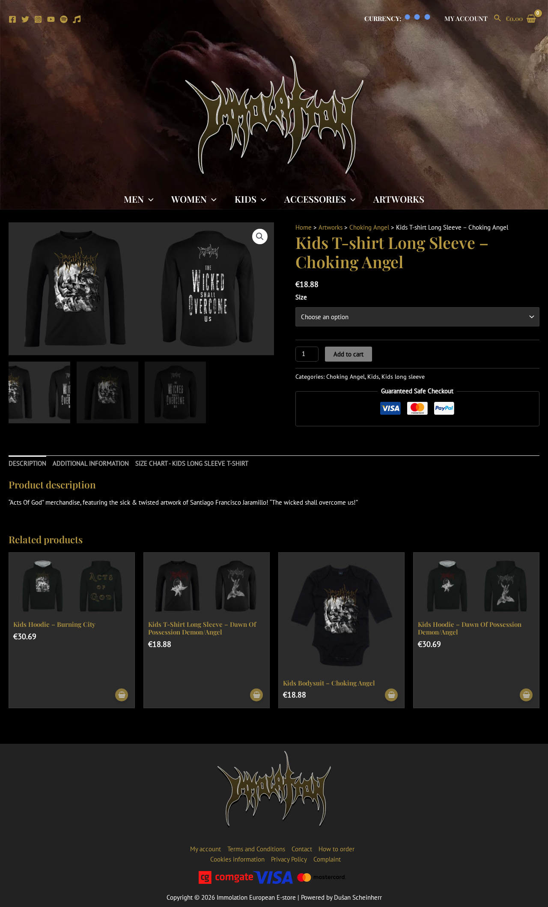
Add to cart (348, 354)
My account (466, 18)
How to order (336, 849)
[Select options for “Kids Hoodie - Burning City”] (121, 695)
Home (303, 227)
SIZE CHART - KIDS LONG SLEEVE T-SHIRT (191, 463)
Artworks (398, 199)
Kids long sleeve (403, 376)
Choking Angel (369, 227)
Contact (302, 849)
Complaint (327, 859)
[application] (149, 199)
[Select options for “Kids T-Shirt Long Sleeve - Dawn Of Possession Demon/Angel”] (256, 695)
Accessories (315, 199)
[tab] (27, 463)
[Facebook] (12, 19)
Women (189, 199)
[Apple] (76, 19)
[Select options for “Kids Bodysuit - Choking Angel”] (391, 695)
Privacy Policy (289, 859)
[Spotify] (64, 19)
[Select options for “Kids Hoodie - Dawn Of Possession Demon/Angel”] (526, 695)
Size (301, 297)
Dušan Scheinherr (358, 897)
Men (134, 199)
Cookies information (237, 859)
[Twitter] (25, 19)
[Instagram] (38, 19)
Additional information (91, 463)
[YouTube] (51, 19)
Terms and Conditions (256, 849)
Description (27, 463)
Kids (245, 199)
